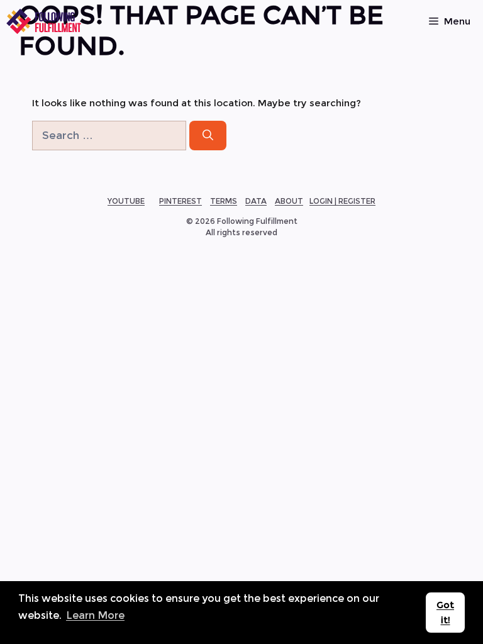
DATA (256, 201)
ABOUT (289, 201)
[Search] (207, 136)
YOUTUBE (126, 201)
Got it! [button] (445, 612)
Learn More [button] (95, 615)
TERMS (223, 201)
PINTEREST (180, 201)
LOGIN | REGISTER (342, 201)
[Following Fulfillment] (44, 21)
